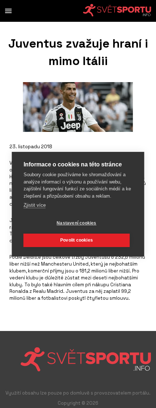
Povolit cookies (76, 240)
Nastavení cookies (76, 223)
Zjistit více (35, 205)
